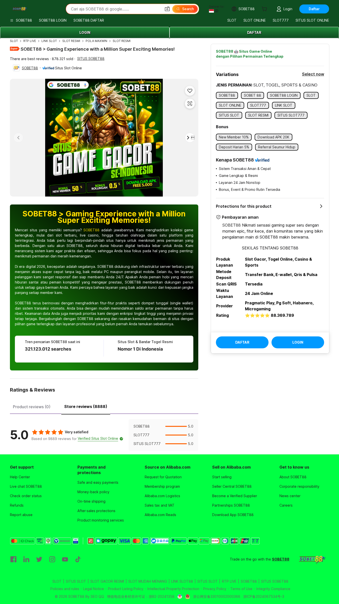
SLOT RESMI (71, 41)
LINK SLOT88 (182, 581)
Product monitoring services (100, 520)
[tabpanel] (104, 435)
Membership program (162, 486)
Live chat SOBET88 (26, 486)
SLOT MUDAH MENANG (147, 581)
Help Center (20, 477)
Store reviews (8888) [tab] (85, 406)
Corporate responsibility (299, 486)
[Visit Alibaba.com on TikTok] (77, 559)
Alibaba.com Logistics (162, 496)
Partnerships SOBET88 (231, 505)
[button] (167, 9)
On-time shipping (91, 501)
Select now (313, 74)
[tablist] (104, 406)
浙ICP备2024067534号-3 (263, 596)
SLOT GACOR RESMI (107, 581)
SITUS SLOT (76, 581)
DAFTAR (254, 32)
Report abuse (21, 515)
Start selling (222, 477)
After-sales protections (96, 511)
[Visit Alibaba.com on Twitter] (39, 559)
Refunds (17, 505)
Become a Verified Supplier (234, 496)
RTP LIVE (29, 41)
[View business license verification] (179, 596)
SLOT (14, 41)
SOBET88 (30, 68)
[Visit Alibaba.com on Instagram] (52, 559)
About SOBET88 (292, 477)
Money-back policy (93, 492)
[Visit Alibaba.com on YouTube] (65, 559)
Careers (286, 505)
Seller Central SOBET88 (232, 486)
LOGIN (84, 32)
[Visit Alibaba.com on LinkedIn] (26, 559)
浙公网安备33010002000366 (216, 596)
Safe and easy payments (97, 482)
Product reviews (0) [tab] (31, 406)
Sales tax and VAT (159, 505)
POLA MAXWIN (96, 41)
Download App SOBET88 (233, 515)
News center (290, 496)
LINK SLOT (49, 41)
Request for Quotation (163, 477)
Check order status (26, 496)
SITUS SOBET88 (90, 58)
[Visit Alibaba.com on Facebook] (13, 559)
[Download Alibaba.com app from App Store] (311, 559)
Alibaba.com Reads (160, 515)
